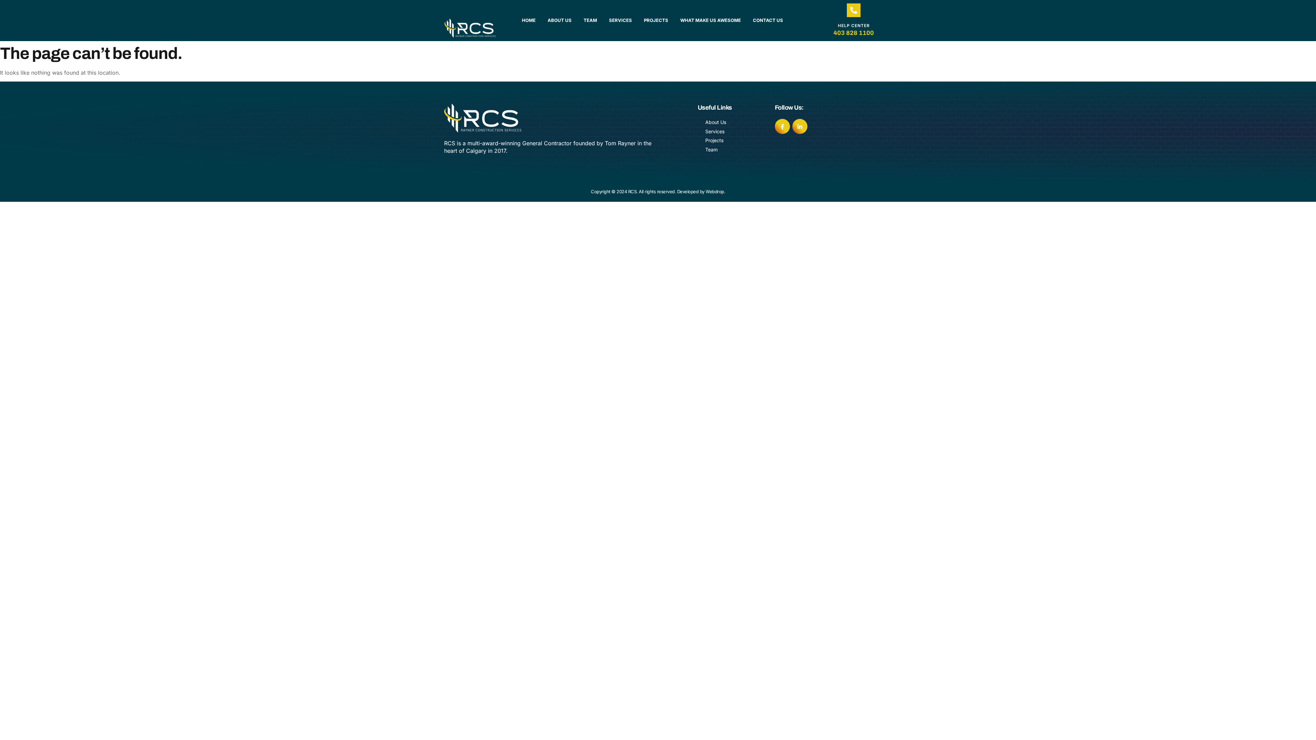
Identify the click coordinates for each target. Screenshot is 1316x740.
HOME (529, 20)
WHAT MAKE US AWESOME (710, 20)
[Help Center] (854, 10)
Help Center (854, 25)
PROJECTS (656, 20)
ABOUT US (560, 20)
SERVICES (620, 20)
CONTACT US (768, 20)
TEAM (590, 20)
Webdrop (715, 191)
